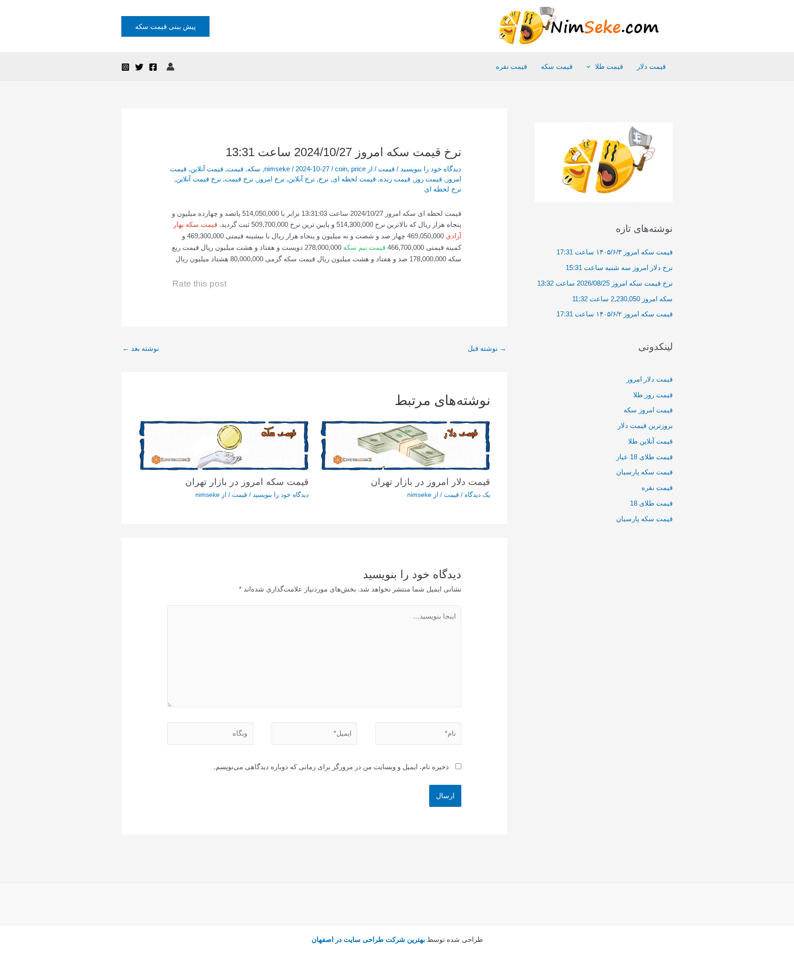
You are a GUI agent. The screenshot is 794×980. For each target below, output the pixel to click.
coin (341, 169)
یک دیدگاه (477, 494)
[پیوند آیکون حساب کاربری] (170, 66)
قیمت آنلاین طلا (650, 441)
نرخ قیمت (239, 179)
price (358, 169)
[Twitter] (139, 67)
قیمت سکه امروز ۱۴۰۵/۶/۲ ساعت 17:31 (614, 314)
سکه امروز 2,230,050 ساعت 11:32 (622, 299)
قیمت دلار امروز (649, 379)
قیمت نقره (511, 66)
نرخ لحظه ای (442, 189)
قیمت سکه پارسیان (644, 472)
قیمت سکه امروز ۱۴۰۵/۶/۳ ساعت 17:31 (614, 252)
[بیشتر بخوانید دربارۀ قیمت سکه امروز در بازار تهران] (224, 445)
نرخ (323, 179)
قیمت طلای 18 (651, 503)
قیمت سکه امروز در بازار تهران (247, 482)
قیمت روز (428, 179)
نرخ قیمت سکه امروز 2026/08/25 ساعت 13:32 (605, 283)
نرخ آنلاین (301, 179)
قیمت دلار (651, 66)
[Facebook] (153, 67)
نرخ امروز (270, 179)
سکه (254, 169)
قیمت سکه (557, 66)
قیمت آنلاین (206, 169)
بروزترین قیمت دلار (645, 425)
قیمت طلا (609, 66)
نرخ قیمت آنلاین (198, 179)
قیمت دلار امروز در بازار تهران (430, 482)
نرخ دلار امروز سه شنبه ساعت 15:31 (619, 267)
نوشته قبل (487, 348)
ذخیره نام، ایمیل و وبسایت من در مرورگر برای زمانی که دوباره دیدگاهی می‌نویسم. (331, 767)
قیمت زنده (395, 179)
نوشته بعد (140, 348)
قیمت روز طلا (653, 395)
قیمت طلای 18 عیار (644, 457)
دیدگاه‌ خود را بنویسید (430, 169)
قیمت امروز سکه (648, 410)
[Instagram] (125, 67)
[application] (590, 66)
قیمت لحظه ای (354, 179)
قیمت (386, 169)
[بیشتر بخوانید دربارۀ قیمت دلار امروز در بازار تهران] (405, 445)
